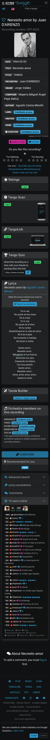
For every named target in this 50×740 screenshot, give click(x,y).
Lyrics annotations (19, 485)
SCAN (39, 681)
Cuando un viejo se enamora (32, 543)
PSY (26, 692)
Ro (13, 522)
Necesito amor (18, 68)
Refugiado (18, 354)
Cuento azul (27, 570)
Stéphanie (17, 583)
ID (13, 508)
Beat (14, 587)
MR (19, 508)
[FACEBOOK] (24, 698)
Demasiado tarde (26, 618)
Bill (13, 618)
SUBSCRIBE (26, 454)
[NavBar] (46, 2)
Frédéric (16, 560)
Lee (14, 600)
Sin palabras (25, 615)
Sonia (14, 518)
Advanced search (19, 477)
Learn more (17, 730)
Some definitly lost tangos (17, 711)
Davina (15, 570)
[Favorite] (4, 20)
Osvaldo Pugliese (39, 703)
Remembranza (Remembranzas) (24, 169)
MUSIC (28, 681)
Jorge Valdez (18, 88)
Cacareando (27, 557)
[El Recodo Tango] (9, 681)
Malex (15, 621)
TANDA (28, 687)
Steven (15, 525)
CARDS (36, 692)
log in (43, 660)
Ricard (15, 532)
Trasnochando (28, 621)
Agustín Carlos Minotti (24, 105)
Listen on (18, 142)
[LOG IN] (3, 9)
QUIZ (39, 687)
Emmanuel (17, 608)
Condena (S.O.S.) (30, 553)
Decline (43, 735)
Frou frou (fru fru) (30, 604)
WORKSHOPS (11, 698)
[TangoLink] (26, 514)
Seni (14, 615)
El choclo (24, 587)
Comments (16, 493)
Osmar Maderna (33, 707)
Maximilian (18, 514)
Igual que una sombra (30, 536)
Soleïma (16, 604)
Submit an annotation (26, 304)
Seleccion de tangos (34, 608)
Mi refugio (25, 529)
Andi (14, 567)
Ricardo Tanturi (23, 703)
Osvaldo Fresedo (17, 707)
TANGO (14, 74)
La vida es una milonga (31, 550)
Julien (15, 574)
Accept (34, 735)
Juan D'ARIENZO (22, 81)
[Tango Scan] (21, 525)
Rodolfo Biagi (9, 703)
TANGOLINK (15, 687)
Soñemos (31, 514)
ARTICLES (15, 692)
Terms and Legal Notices (25, 719)
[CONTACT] (44, 698)
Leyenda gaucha (27, 567)
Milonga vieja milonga (31, 525)
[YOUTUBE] (37, 698)
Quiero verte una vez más (25, 172)
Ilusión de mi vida (29, 539)
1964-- (15, 61)
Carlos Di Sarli (25, 715)
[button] (12, 9)
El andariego (24, 600)
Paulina (15, 539)
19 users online (17, 501)
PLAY (18, 681)
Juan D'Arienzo (37, 711)
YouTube (35, 142)
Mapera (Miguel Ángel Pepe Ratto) (25, 96)
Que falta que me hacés (29, 166)
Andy (14, 543)
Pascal (15, 550)
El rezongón (28, 546)
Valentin (16, 553)
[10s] (25, 153)
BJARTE (15, 546)
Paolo (14, 529)
